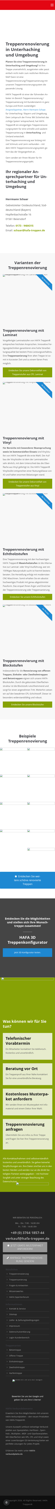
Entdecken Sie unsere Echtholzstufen (27, 596)
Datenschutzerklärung (19, 1331)
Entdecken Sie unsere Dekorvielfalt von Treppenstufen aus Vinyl (27, 483)
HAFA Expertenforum (19, 1297)
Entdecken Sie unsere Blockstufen (27, 704)
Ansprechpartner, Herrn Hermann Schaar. (26, 109)
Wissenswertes (16, 1291)
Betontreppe (15, 1350)
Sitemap (13, 1314)
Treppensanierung (18, 1279)
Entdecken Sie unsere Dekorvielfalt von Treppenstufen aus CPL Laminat (27, 372)
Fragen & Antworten (18, 1285)
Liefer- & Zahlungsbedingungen (24, 1320)
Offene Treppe (16, 1355)
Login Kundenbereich (19, 1337)
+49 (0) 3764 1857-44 (27, 1232)
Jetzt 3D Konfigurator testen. (27, 952)
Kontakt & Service (17, 1308)
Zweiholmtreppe (17, 1367)
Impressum (14, 1326)
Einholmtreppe (16, 1361)
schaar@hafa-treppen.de (29, 230)
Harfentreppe (15, 1373)
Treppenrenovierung (19, 1273)
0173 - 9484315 (24, 225)
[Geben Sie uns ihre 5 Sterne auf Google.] (28, 1379)
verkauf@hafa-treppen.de (27, 1238)
